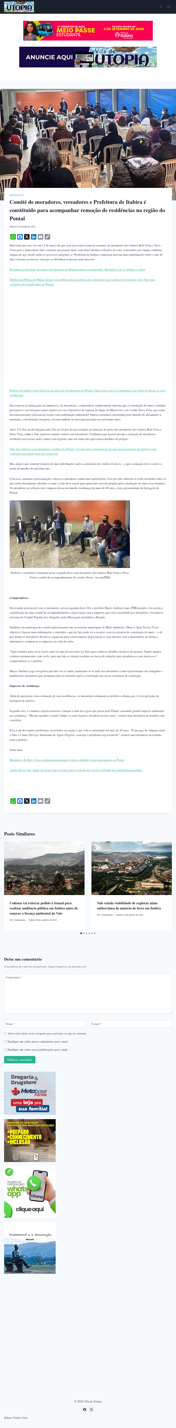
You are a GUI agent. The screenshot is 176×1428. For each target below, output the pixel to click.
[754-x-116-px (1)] (88, 40)
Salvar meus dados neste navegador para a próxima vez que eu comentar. (47, 1033)
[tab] (81, 933)
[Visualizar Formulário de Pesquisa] (169, 7)
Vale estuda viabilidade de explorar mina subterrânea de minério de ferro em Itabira (129, 906)
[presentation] (44, 868)
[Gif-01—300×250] (30, 1093)
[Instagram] (91, 1409)
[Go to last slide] (9, 886)
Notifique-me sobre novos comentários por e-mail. (38, 1041)
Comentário (14, 977)
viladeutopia (19, 919)
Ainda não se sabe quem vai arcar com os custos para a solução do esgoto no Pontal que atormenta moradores (76, 770)
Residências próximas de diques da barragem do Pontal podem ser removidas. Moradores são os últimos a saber (77, 269)
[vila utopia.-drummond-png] (30, 1248)
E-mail (97, 1024)
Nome (10, 1024)
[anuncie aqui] (88, 66)
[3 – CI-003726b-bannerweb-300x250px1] (30, 1140)
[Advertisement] (88, 316)
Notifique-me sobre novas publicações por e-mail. (38, 1050)
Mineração (17, 195)
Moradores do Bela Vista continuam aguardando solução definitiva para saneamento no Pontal (67, 760)
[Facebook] (84, 1409)
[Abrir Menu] (161, 6)
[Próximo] (166, 886)
